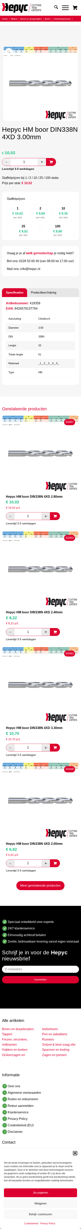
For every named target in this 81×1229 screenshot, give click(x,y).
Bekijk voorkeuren (40, 1214)
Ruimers (48, 1039)
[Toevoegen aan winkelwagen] (51, 162)
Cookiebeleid (31, 1223)
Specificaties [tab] (14, 292)
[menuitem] (54, 8)
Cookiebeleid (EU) (21, 1125)
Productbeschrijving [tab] (43, 292)
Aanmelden (40, 979)
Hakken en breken (15, 1049)
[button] (75, 1153)
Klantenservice (18, 1112)
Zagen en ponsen (54, 1055)
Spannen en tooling (55, 1049)
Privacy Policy (47, 1223)
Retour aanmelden (21, 1105)
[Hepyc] (33, 8)
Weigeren (40, 1203)
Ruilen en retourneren (23, 1099)
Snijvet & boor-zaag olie (58, 1044)
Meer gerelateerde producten (40, 885)
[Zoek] (54, 8)
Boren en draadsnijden (18, 1029)
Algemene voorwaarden (24, 1092)
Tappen (7, 1034)
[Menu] (63, 8)
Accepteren (40, 1192)
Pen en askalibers (54, 1034)
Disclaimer (15, 1131)
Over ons (14, 1086)
